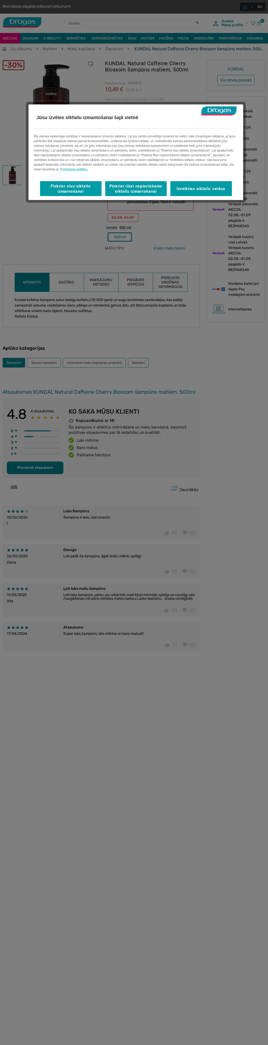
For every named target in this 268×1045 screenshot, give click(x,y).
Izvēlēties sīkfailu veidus (201, 188)
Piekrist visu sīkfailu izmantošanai (71, 188)
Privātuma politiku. (74, 169)
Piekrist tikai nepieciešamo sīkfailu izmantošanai (135, 188)
